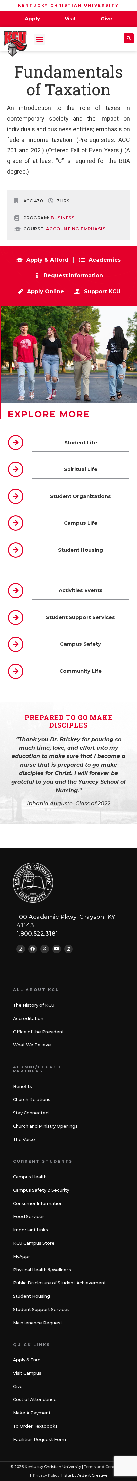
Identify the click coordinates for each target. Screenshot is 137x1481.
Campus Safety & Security (41, 1190)
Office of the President (38, 1031)
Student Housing (31, 1296)
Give (18, 1386)
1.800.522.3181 (37, 933)
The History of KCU (33, 1005)
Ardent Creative (92, 1475)
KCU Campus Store (34, 1243)
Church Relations (31, 1099)
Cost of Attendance (35, 1399)
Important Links (30, 1229)
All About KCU (36, 989)
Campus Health (30, 1176)
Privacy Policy (46, 1475)
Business (63, 217)
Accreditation (28, 1018)
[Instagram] (20, 949)
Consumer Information (38, 1203)
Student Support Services (41, 1309)
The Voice (24, 1139)
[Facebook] (32, 949)
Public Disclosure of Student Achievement (59, 1282)
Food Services (29, 1216)
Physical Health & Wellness (42, 1269)
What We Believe (32, 1044)
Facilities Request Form (39, 1439)
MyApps (22, 1256)
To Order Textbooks (35, 1426)
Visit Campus (27, 1373)
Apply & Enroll (28, 1359)
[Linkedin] (68, 949)
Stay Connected (31, 1112)
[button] (39, 39)
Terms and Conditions (105, 1466)
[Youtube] (56, 949)
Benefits (22, 1086)
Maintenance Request (37, 1322)
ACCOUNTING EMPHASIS (76, 228)
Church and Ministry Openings (45, 1126)
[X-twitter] (44, 949)
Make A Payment (32, 1412)
